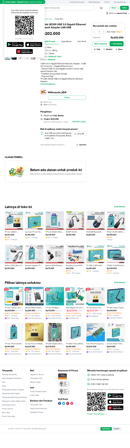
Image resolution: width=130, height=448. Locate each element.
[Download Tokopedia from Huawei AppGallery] (115, 407)
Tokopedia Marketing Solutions (14, 397)
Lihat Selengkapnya (47, 84)
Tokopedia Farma (8, 405)
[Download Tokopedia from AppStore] (115, 401)
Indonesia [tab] (106, 429)
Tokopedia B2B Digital (10, 393)
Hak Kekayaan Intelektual (12, 378)
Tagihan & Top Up (37, 374)
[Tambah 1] (103, 31)
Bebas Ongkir (35, 382)
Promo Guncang (8, 416)
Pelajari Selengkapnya (95, 414)
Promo (106, 2)
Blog (4, 386)
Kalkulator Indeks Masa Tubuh (14, 401)
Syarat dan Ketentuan (38, 408)
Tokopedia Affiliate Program (13, 390)
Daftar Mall (34, 395)
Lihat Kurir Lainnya (79, 122)
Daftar (124, 8)
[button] (118, 13)
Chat (98, 49)
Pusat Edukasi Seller (38, 391)
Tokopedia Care (120, 2)
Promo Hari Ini (7, 409)
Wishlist (109, 49)
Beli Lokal (6, 412)
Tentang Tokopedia (77, 2)
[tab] (49, 41)
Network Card (47, 19)
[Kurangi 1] (94, 31)
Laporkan (82, 145)
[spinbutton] (99, 32)
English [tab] (116, 429)
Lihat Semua (119, 207)
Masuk (113, 8)
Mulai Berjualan (94, 2)
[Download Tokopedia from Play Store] (115, 395)
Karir (4, 382)
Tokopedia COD (36, 378)
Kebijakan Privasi (36, 412)
